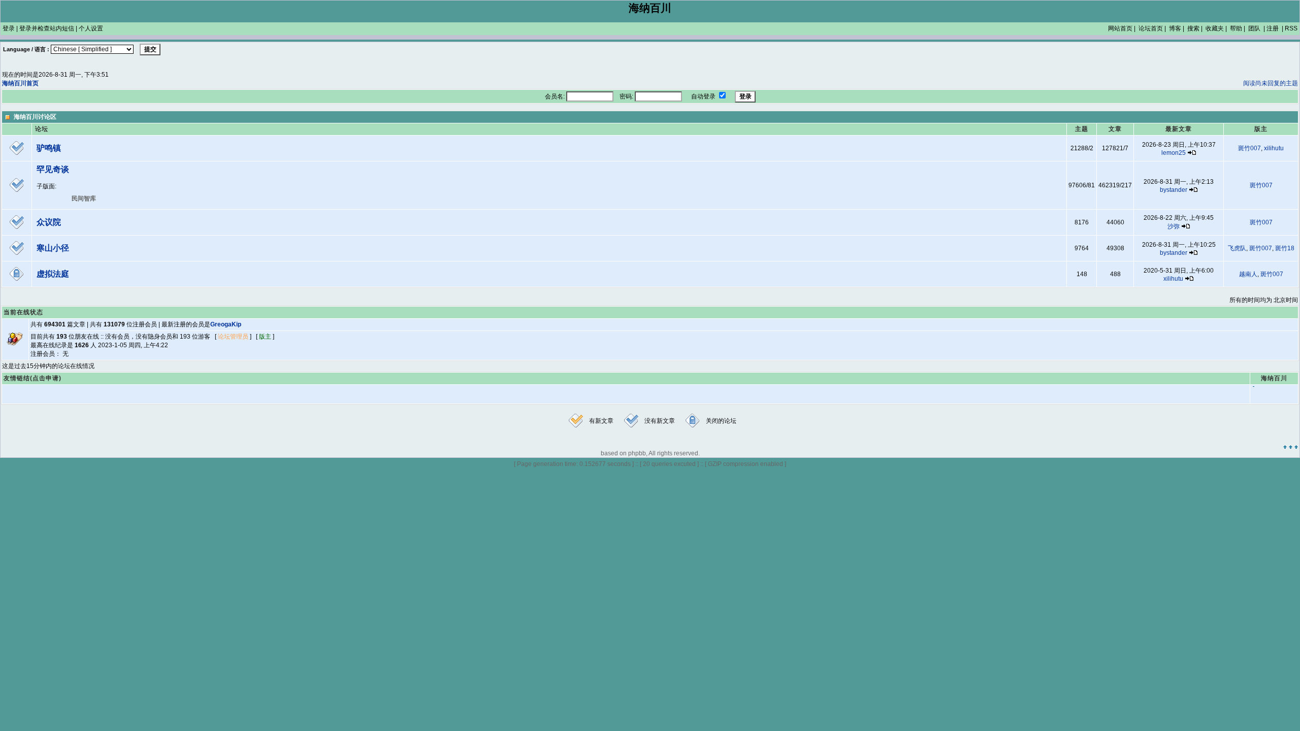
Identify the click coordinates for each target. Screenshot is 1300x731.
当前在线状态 (23, 312)
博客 (1175, 28)
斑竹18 (1284, 248)
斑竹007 (1249, 148)
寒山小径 (53, 248)
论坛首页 (1151, 28)
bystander (1173, 189)
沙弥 (1173, 226)
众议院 (49, 222)
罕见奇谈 (53, 169)
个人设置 (91, 28)
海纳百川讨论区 (35, 116)
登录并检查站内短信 (46, 28)
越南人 (1248, 274)
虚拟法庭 (53, 274)
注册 (1272, 28)
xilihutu (1274, 148)
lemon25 (1173, 152)
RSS (1291, 28)
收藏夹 (1215, 28)
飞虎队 (1237, 248)
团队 (1254, 28)
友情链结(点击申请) (32, 378)
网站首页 (1120, 28)
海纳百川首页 (20, 83)
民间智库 (84, 198)
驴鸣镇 (49, 148)
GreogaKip (225, 324)
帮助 (1236, 28)
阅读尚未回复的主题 (1270, 83)
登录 (9, 28)
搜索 (1193, 28)
